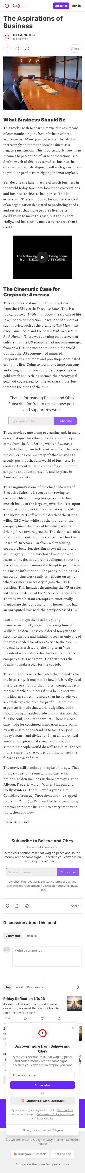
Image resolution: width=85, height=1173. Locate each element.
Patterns (63, 443)
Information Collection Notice (55, 1114)
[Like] (7, 48)
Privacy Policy (45, 1118)
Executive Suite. (48, 308)
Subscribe (61, 6)
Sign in (76, 6)
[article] (42, 1008)
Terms (59, 1140)
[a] (42, 257)
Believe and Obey (24, 35)
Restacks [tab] (31, 936)
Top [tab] (8, 987)
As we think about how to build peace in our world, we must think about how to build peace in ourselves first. (31, 1006)
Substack (22, 1164)
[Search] (77, 987)
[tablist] (21, 936)
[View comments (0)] (17, 48)
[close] (73, 1028)
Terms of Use (65, 1110)
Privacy (48, 1140)
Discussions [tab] (35, 987)
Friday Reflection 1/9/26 (24, 999)
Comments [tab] (13, 936)
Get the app (62, 1154)
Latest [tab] (19, 987)
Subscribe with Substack (45, 1101)
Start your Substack (32, 1154)
